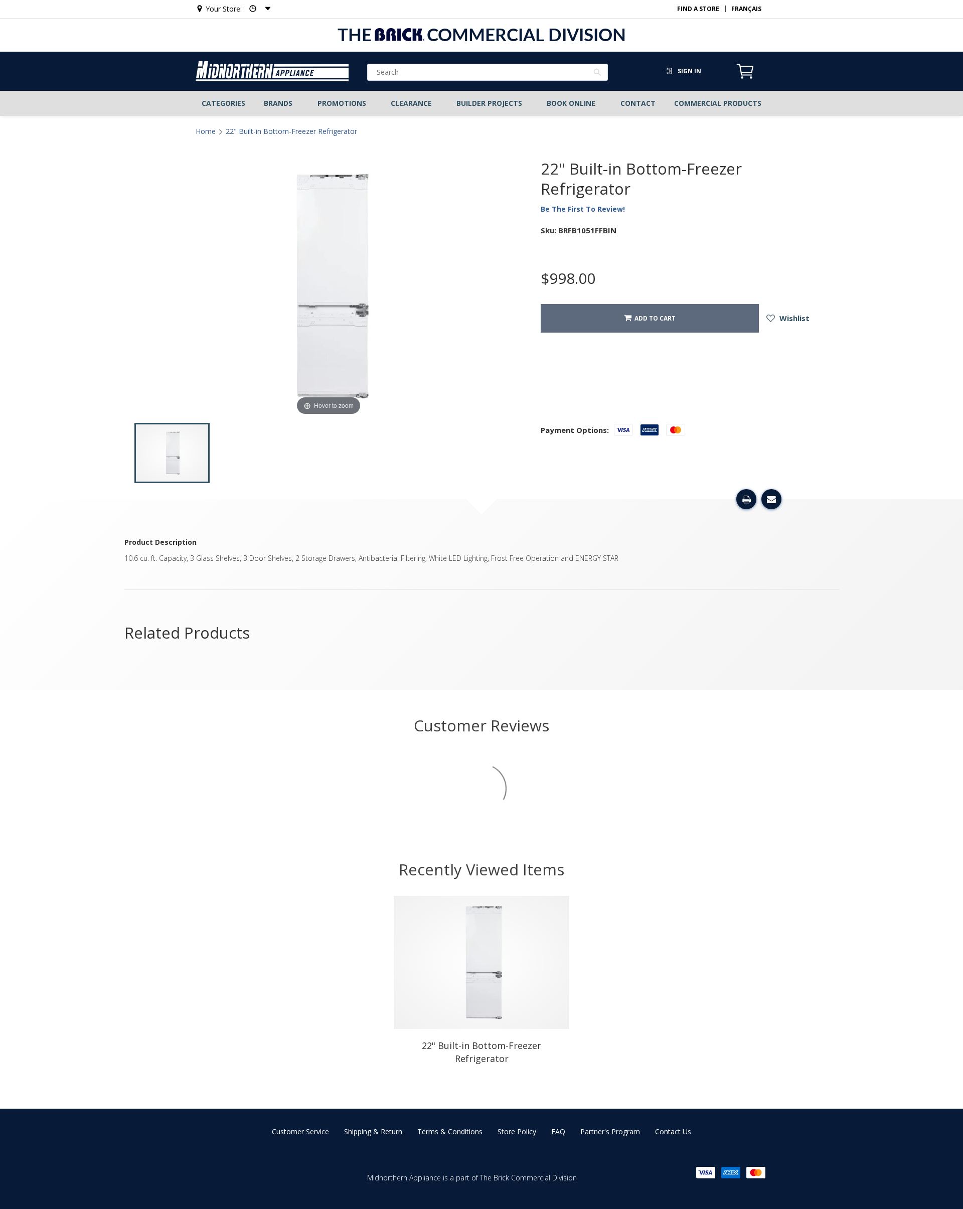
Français (746, 9)
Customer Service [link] (300, 1131)
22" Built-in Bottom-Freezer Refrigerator (291, 131)
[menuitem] (224, 103)
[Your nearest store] (257, 9)
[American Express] (731, 1172)
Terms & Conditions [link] (450, 1131)
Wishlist (793, 318)
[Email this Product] (771, 499)
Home (206, 131)
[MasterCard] (756, 1172)
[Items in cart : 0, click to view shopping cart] (745, 77)
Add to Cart (653, 318)
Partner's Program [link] (610, 1131)
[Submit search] (597, 73)
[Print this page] (746, 499)
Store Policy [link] (517, 1131)
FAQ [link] (558, 1131)
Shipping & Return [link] (373, 1131)
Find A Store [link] (698, 9)
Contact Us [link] (673, 1131)
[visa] (706, 1172)
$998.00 (568, 278)
